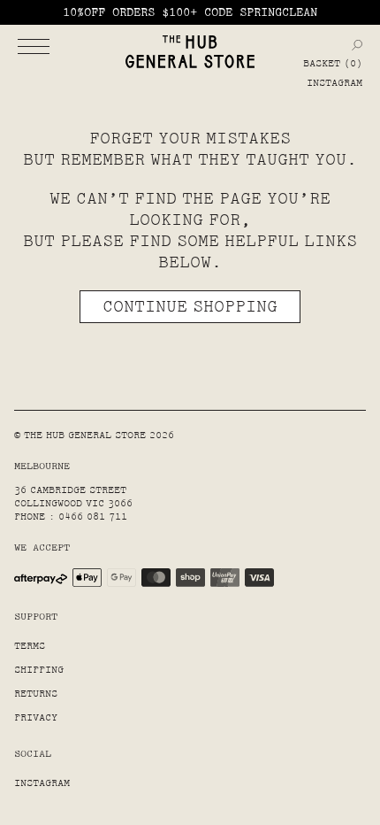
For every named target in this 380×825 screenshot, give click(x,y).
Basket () (332, 63)
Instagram (334, 83)
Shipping (39, 669)
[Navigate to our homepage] (190, 52)
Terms (29, 646)
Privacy (35, 717)
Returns (35, 693)
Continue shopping (190, 306)
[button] (33, 46)
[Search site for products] (357, 45)
